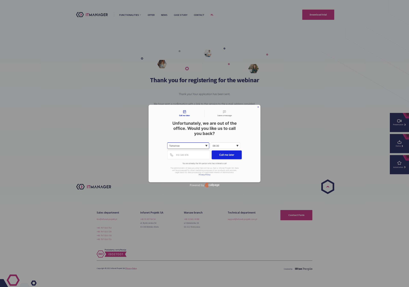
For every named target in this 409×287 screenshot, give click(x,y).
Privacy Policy (204, 175)
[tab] (184, 114)
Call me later (226, 154)
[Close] (258, 107)
